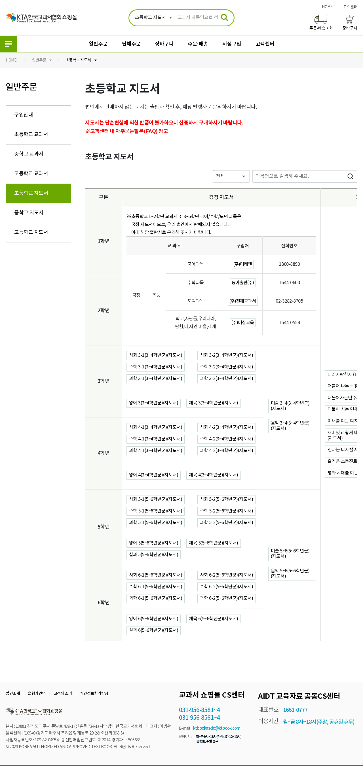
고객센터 (350, 7)
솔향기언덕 (37, 693)
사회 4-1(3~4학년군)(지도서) (155, 427)
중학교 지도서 (28, 213)
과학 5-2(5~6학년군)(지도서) (226, 522)
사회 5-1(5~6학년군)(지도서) (155, 499)
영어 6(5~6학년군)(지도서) (153, 618)
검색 (350, 176)
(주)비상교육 (242, 322)
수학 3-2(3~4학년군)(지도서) (226, 367)
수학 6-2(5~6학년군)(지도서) (226, 586)
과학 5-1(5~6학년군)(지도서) (155, 522)
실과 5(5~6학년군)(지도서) (153, 554)
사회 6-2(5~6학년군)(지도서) (226, 575)
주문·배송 (198, 44)
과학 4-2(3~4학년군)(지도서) (226, 450)
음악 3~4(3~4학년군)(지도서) (290, 426)
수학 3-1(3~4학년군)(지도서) (155, 367)
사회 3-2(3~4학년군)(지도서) (226, 355)
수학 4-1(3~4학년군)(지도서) (155, 439)
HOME (327, 7)
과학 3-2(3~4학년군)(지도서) (226, 378)
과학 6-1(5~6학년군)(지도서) (155, 598)
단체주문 (131, 44)
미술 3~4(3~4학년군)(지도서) (290, 406)
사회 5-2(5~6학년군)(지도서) (226, 499)
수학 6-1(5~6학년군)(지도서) (155, 586)
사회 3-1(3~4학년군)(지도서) (155, 355)
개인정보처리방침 (94, 693)
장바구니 (164, 44)
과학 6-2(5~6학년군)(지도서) (226, 598)
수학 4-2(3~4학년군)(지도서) (226, 439)
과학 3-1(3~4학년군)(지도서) (155, 378)
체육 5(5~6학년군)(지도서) (213, 543)
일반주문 (98, 44)
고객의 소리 (63, 693)
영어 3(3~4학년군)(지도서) (153, 403)
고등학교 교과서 (31, 174)
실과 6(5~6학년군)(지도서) (153, 630)
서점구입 (231, 44)
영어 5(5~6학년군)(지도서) (153, 543)
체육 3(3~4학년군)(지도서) (213, 403)
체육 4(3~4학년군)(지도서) (213, 475)
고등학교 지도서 (31, 232)
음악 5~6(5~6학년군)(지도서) (290, 573)
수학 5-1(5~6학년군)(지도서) (155, 511)
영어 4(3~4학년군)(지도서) (153, 475)
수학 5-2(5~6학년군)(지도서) (226, 511)
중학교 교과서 (28, 154)
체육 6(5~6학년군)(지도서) (213, 618)
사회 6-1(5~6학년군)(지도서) (155, 575)
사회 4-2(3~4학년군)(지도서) (226, 427)
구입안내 (23, 115)
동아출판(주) (242, 282)
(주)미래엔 (242, 264)
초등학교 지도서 (78, 60)
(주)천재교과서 (242, 301)
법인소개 (13, 693)
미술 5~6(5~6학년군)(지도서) (290, 553)
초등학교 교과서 (31, 135)
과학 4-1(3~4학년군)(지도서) (155, 450)
